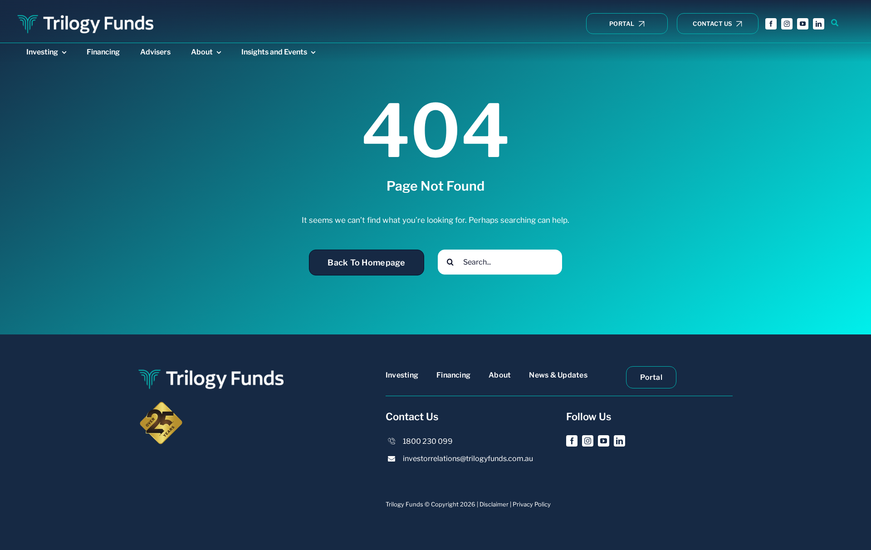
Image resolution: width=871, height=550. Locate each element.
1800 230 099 (428, 441)
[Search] (834, 23)
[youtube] (802, 23)
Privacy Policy (532, 504)
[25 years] (161, 403)
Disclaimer (494, 504)
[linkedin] (818, 23)
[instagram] (787, 23)
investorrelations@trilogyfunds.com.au (468, 458)
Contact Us (412, 416)
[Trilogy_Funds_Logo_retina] (85, 15)
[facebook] (771, 23)
